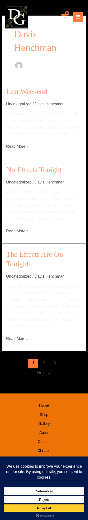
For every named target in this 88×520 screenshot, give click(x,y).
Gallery (44, 423)
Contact (44, 441)
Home (44, 405)
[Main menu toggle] (78, 17)
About (44, 432)
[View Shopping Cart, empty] (63, 16)
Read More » (17, 145)
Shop (44, 414)
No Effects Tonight (34, 169)
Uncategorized (19, 104)
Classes (44, 450)
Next (44, 372)
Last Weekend (26, 91)
